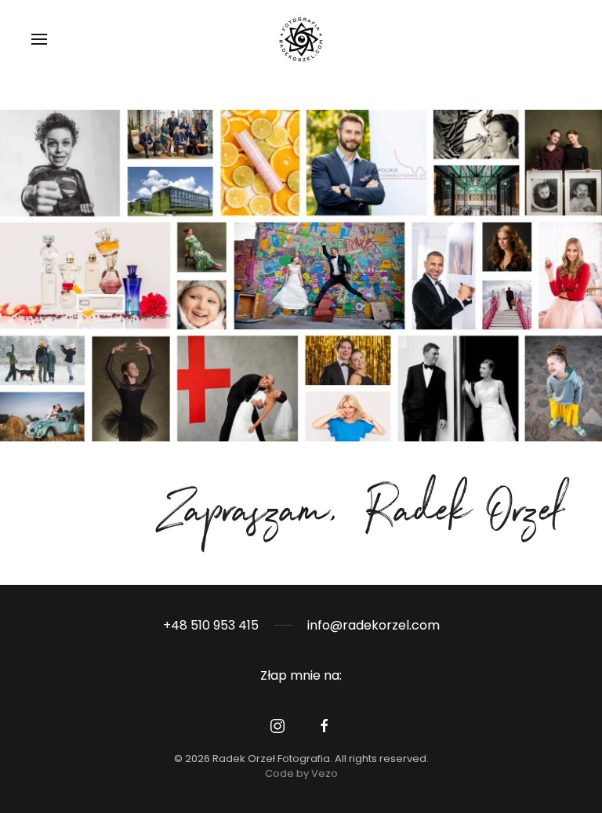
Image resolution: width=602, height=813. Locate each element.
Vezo (324, 773)
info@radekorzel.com (373, 625)
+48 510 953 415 (211, 625)
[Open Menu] (39, 39)
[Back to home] (301, 39)
